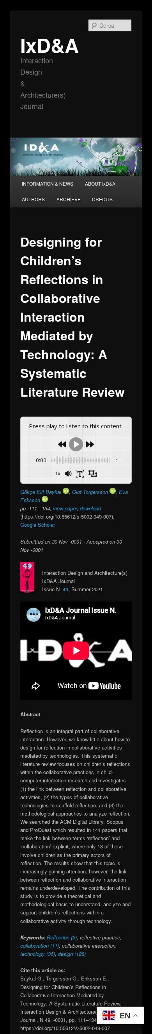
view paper (65, 508)
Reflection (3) (62, 937)
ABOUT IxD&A (100, 183)
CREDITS (102, 199)
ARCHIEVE (69, 199)
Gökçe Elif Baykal (41, 492)
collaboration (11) (39, 945)
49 (65, 589)
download (90, 508)
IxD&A (49, 45)
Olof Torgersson (91, 492)
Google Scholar (37, 524)
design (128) (71, 953)
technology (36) (37, 953)
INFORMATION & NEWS (47, 183)
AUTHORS (33, 199)
